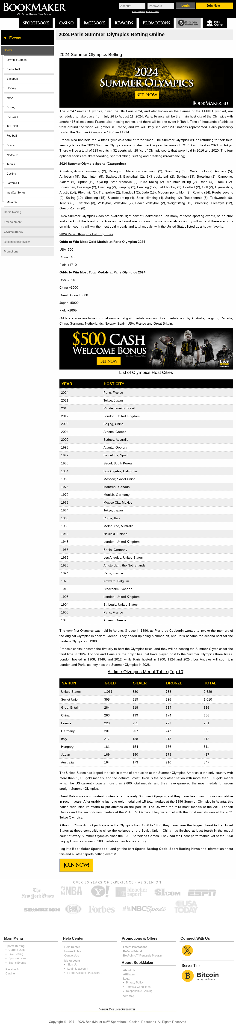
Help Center (72, 947)
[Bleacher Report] (131, 897)
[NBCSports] (144, 913)
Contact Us (71, 955)
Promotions (156, 23)
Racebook (94, 23)
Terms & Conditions (138, 987)
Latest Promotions (135, 947)
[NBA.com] (72, 897)
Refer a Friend (132, 951)
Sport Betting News (184, 849)
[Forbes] (101, 913)
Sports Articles (17, 958)
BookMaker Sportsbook (90, 849)
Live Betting (16, 954)
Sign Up (72, 964)
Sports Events (17, 962)
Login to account (77, 968)
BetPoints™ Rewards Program (143, 955)
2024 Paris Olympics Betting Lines (86, 234)
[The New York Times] (37, 898)
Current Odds (17, 949)
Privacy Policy (135, 982)
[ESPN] (201, 897)
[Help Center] (215, 23)
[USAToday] (187, 913)
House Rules (72, 951)
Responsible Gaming (139, 991)
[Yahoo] (100, 897)
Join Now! (76, 865)
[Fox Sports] (73, 913)
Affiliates (129, 974)
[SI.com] (167, 897)
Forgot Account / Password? (84, 972)
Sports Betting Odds (151, 849)
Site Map (128, 996)
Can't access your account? (145, 12)
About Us (129, 970)
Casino (66, 23)
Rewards (124, 23)
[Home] (37, 7)
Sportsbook (36, 23)
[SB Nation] (42, 913)
